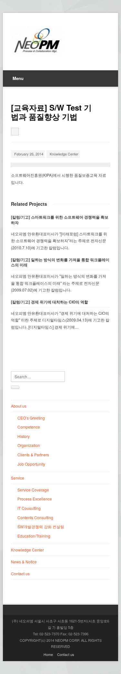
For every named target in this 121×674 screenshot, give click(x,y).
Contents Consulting (35, 517)
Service (17, 478)
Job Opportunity (31, 464)
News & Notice (24, 561)
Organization (28, 445)
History (23, 436)
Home (48, 654)
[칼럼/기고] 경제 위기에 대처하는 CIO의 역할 (49, 302)
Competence (28, 427)
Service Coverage (33, 489)
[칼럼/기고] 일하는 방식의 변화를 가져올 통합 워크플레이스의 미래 (60, 262)
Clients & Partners (33, 454)
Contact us (20, 573)
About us (18, 406)
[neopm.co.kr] (37, 40)
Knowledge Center (64, 153)
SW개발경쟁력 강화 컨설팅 (40, 526)
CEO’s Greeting (31, 418)
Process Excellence (34, 498)
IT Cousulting (29, 508)
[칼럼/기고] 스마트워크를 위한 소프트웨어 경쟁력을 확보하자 (59, 219)
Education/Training (33, 536)
